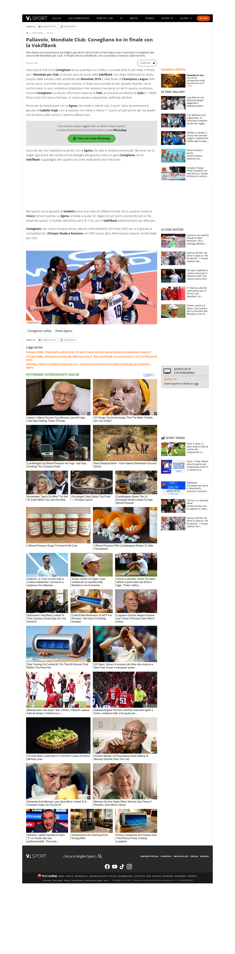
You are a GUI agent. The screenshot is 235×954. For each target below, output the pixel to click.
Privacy (67, 880)
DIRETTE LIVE (105, 18)
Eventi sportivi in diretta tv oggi (181, 383)
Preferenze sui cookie (93, 880)
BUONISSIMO (180, 876)
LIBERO (61, 876)
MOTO (134, 18)
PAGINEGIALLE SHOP (98, 876)
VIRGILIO (70, 876)
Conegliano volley (39, 331)
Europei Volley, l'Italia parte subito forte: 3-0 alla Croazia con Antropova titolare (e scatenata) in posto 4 (88, 352)
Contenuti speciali (149, 856)
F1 (121, 18)
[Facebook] (107, 868)
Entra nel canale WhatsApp (94, 138)
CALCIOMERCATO (79, 18)
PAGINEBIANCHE (125, 876)
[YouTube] (114, 868)
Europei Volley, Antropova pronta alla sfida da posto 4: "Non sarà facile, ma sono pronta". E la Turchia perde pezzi (91, 358)
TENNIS (149, 18)
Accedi (203, 18)
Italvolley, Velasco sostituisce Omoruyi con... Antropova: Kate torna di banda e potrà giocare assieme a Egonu (88, 365)
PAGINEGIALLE (81, 876)
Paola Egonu (63, 331)
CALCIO (56, 18)
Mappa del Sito (181, 856)
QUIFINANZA (167, 876)
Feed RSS (194, 856)
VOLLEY (50, 33)
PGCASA (113, 876)
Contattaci (166, 856)
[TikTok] (122, 868)
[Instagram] (129, 868)
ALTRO (184, 18)
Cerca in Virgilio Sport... (80, 856)
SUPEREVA (192, 876)
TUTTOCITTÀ (139, 876)
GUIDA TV (167, 18)
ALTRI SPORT (37, 33)
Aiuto (106, 880)
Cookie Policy (77, 880)
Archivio (204, 856)
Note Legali (57, 880)
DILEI (148, 876)
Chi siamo (47, 880)
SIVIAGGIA (156, 876)
